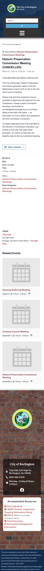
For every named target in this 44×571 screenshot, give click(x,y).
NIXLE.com (12, 515)
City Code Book (14, 506)
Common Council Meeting (15, 331)
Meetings (7, 191)
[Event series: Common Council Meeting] (31, 335)
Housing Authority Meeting (16, 289)
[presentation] (21, 272)
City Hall (6, 234)
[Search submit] (22, 26)
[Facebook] (22, 490)
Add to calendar (14, 147)
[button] (22, 33)
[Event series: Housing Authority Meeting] (29, 293)
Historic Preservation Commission (19, 188)
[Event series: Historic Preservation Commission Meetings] (31, 381)
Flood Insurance (14, 521)
